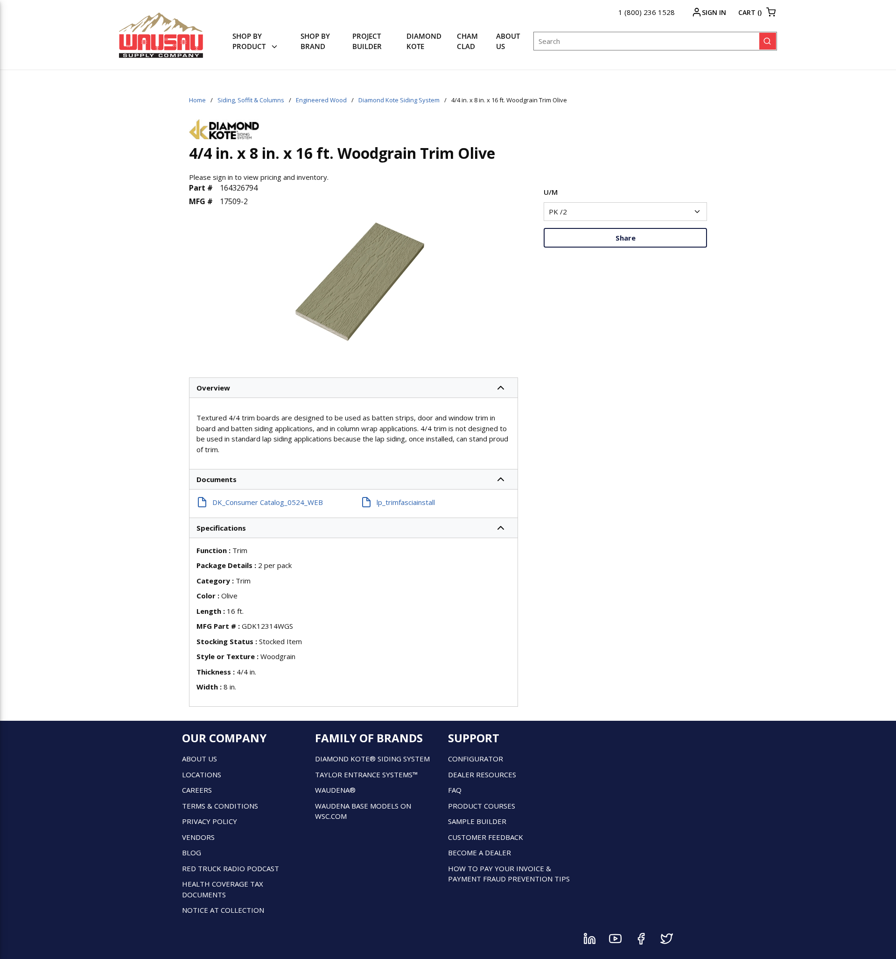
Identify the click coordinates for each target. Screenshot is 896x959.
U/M (551, 192)
